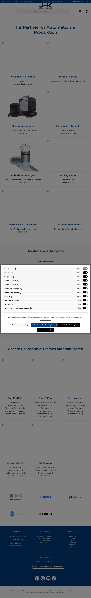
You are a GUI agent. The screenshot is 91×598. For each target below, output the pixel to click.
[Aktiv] (85, 268)
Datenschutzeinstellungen (21, 325)
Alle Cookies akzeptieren (46, 330)
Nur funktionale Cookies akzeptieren (43, 325)
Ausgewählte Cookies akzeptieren (68, 325)
